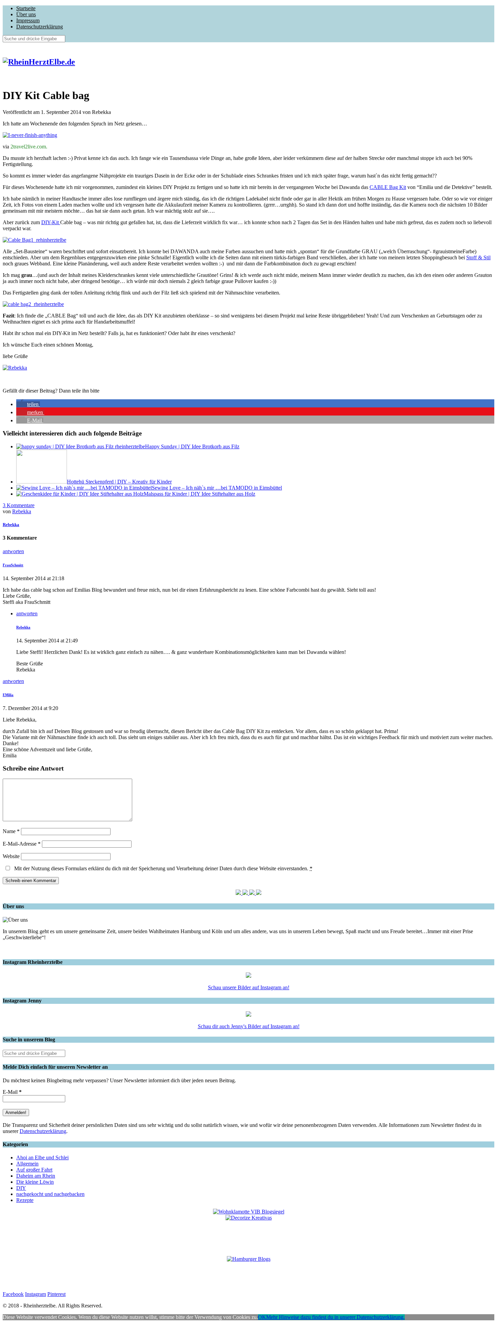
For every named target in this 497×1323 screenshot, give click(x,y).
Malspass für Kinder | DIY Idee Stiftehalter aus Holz (199, 494)
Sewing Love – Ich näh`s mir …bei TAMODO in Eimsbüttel (217, 488)
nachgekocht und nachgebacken (50, 1194)
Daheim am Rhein (35, 1176)
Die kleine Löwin (35, 1182)
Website (11, 856)
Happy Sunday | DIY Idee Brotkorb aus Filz (192, 446)
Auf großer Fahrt (34, 1170)
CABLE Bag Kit (388, 187)
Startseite (26, 8)
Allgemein (27, 1163)
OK (262, 1317)
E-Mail (12, 1092)
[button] (28, 404)
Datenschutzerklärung (39, 26)
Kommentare (18, 505)
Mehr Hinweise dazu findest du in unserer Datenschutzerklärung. (335, 1317)
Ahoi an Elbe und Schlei (42, 1157)
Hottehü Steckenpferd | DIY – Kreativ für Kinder (119, 482)
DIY (21, 1188)
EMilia (8, 695)
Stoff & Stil (478, 257)
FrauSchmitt (13, 565)
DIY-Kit (50, 222)
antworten (13, 551)
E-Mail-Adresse (22, 844)
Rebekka (21, 511)
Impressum (28, 20)
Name (11, 831)
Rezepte (24, 1200)
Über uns (26, 14)
